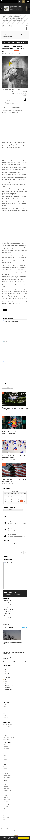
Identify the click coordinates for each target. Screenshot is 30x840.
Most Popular (11, 23)
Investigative (6, 711)
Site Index (5, 795)
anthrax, (6, 103)
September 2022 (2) (8, 613)
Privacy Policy (6, 788)
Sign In (4, 770)
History (5, 16)
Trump (6, 695)
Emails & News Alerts (7, 773)
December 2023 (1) (8, 604)
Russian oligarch (9, 685)
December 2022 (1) (8, 609)
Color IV (15, 835)
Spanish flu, (7, 102)
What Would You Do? (7, 735)
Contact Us (5, 782)
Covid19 (7, 673)
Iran (6, 681)
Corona (7, 669)
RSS (23, 1)
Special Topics (6, 719)
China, (13, 104)
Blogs (4, 772)
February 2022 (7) (7, 617)
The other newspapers (14, 16)
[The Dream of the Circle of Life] (12, 339)
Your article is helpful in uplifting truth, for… (17, 536)
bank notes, (9, 104)
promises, (12, 100)
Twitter (26, 26)
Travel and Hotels (21, 23)
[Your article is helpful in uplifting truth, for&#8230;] (5, 535)
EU (5, 679)
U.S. (4, 464)
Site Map (5, 793)
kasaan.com (6, 739)
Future (5, 23)
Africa (4, 744)
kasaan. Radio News (7, 817)
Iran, (6, 104)
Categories (15, 33)
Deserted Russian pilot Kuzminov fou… (15, 7)
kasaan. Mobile (6, 815)
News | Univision (6, 799)
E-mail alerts (16, 828)
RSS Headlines (6, 777)
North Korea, (11, 102)
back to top (25, 314)
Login (20, 1)
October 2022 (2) (7, 611)
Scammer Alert (21, 20)
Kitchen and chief (18, 18)
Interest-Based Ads (7, 790)
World (20, 33)
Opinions (21, 828)
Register (5, 768)
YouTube (5, 814)
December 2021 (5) (8, 620)
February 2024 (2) (7, 600)
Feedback (5, 784)
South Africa (8, 691)
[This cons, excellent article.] (5, 530)
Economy (7, 677)
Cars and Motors (7, 20)
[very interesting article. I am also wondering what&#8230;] (5, 523)
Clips (14, 20)
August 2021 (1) (7, 624)
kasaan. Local (6, 819)
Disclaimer (3, 828)
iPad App (5, 766)
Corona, (5, 100)
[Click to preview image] (15, 88)
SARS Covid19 (8, 689)
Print (13, 91)
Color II (13, 835)
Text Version (6, 801)
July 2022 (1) (6, 615)
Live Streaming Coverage (8, 737)
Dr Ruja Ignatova (9, 675)
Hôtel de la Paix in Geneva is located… (16, 518)
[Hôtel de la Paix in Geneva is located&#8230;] (5, 517)
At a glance (9, 33)
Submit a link (26, 828)
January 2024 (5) (7, 602)
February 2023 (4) (7, 607)
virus (6, 697)
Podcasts (11, 828)
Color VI (17, 835)
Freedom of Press (7, 18)
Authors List (5, 797)
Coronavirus (8, 671)
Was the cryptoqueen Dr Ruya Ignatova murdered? (14, 661)
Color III (14, 835)
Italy (6, 683)
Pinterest (26, 29)
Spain (6, 693)
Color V (16, 835)
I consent (24, 837)
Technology (5, 717)
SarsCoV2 (7, 687)
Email (13, 93)
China (6, 668)
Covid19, (9, 100)
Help (14, 830)
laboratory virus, (11, 103)
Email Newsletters (7, 812)
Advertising (5, 786)
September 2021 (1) (8, 622)
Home (4, 33)
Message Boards (7, 775)
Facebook (26, 27)
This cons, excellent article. (13, 530)
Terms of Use (6, 649)
